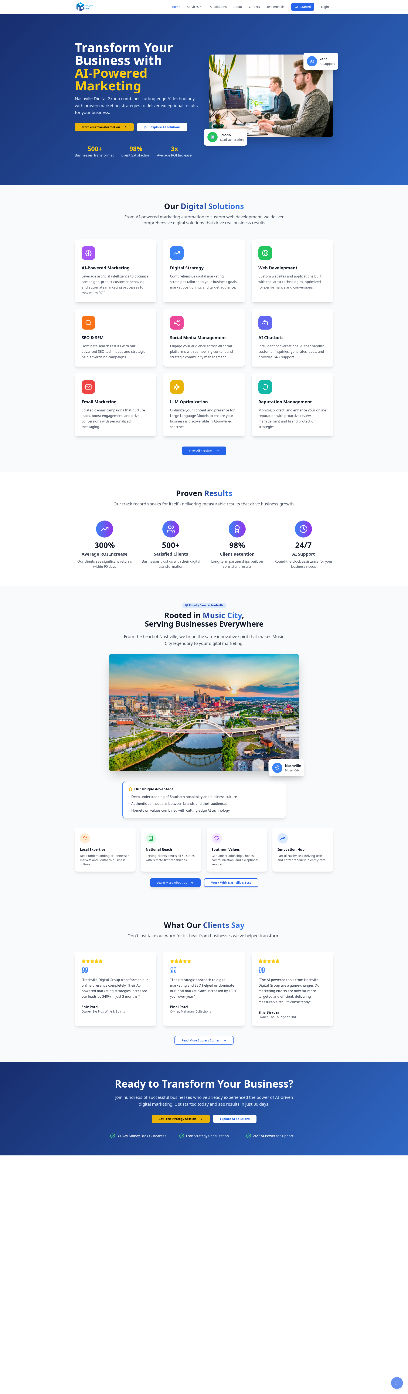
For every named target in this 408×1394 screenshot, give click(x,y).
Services (193, 7)
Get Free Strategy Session (177, 1119)
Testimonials (276, 7)
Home (176, 7)
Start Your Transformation (101, 127)
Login (325, 7)
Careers (254, 7)
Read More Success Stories (200, 1040)
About (238, 7)
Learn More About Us (172, 882)
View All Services (200, 451)
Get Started (303, 7)
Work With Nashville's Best (231, 882)
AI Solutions (218, 7)
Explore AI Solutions (165, 127)
